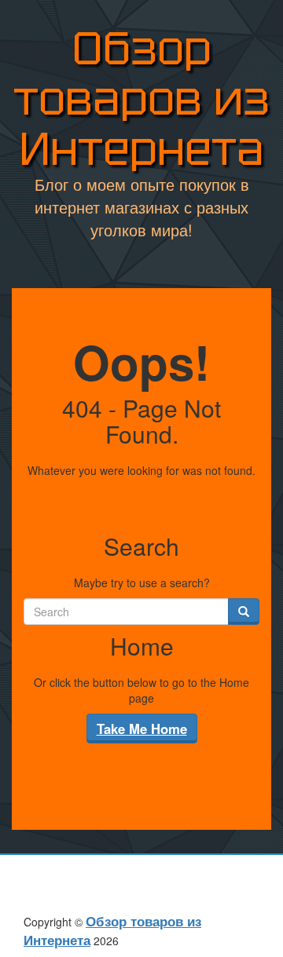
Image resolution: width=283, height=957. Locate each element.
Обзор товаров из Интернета (141, 98)
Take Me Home (142, 728)
